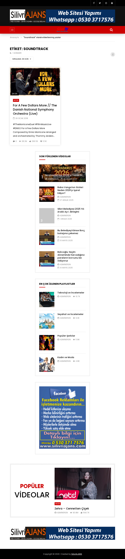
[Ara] (111, 30)
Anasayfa (14, 37)
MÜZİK (16, 100)
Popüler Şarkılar (66, 335)
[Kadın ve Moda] (46, 364)
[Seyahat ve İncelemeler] (46, 321)
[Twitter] (100, 3)
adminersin (53, 179)
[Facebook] (94, 3)
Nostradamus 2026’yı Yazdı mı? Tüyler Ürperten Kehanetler (81, 175)
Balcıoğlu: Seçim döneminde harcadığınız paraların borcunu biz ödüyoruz (71, 256)
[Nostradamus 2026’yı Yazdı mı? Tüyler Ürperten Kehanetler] (62, 173)
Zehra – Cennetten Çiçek (72, 508)
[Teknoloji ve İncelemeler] (46, 299)
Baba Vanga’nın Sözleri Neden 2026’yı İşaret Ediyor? (70, 190)
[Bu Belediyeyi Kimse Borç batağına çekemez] (46, 237)
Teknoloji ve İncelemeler (70, 292)
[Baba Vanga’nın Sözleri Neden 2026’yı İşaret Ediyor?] (46, 194)
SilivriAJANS (76, 554)
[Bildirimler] (112, 3)
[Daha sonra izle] (106, 3)
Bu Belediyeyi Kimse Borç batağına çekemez (71, 232)
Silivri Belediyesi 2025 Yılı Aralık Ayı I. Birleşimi (70, 210)
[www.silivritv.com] (62, 30)
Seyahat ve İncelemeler (70, 314)
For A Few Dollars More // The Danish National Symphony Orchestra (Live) (35, 109)
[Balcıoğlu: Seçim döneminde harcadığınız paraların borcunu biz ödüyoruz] (46, 259)
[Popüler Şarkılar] (46, 342)
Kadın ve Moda (65, 357)
